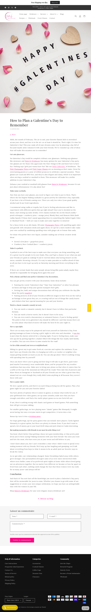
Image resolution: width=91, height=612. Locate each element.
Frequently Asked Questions (14, 567)
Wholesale (63, 577)
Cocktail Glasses (38, 567)
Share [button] (14, 134)
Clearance (36, 577)
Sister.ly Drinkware (22, 491)
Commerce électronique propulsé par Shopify (33, 607)
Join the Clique (65, 563)
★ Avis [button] (89, 307)
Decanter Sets (37, 573)
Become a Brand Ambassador (70, 573)
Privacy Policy (9, 580)
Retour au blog (46, 499)
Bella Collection (58, 166)
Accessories (37, 563)
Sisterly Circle (65, 570)
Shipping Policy (10, 583)
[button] (33, 14)
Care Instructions (11, 563)
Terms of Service (10, 573)
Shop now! (55, 2)
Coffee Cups (37, 570)
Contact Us (9, 570)
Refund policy (9, 577)
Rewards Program (66, 567)
